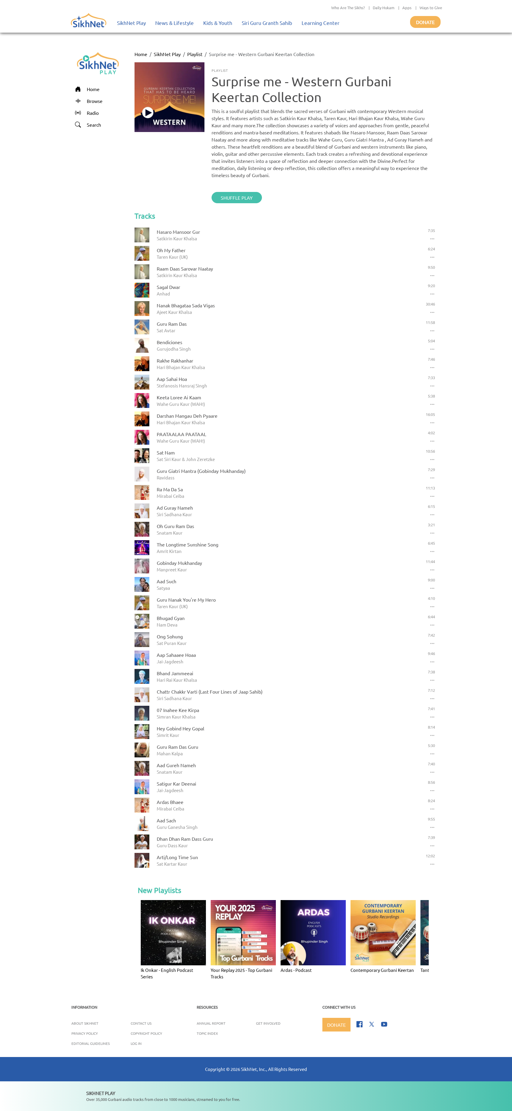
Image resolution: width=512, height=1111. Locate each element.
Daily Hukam (383, 7)
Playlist (194, 54)
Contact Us (141, 1023)
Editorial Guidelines (90, 1043)
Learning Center (321, 23)
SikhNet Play (131, 23)
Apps (407, 7)
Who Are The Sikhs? (348, 7)
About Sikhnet (84, 1023)
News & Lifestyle (174, 23)
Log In (136, 1043)
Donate (425, 22)
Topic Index (207, 1033)
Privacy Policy (84, 1033)
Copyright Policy (146, 1033)
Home (141, 54)
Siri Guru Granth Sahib (267, 23)
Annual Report (211, 1023)
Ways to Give (431, 7)
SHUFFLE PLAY (237, 198)
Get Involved (268, 1023)
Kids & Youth (217, 23)
